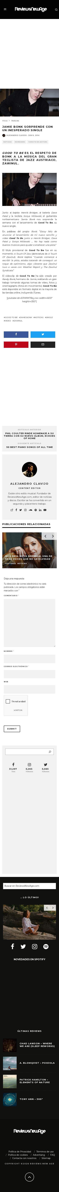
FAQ (52, 1155)
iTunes (36, 292)
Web (6, 682)
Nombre (9, 651)
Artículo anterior (29, 430)
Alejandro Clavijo (17, 135)
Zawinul (18, 321)
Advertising (39, 1155)
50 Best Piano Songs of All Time (29, 447)
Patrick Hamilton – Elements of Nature (35, 1081)
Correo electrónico (16, 666)
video (8, 321)
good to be (11, 317)
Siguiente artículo (29, 443)
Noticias (7, 142)
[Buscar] (50, 751)
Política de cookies (18, 1155)
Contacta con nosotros (24, 1158)
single (49, 317)
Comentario (11, 595)
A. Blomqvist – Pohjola (37, 1063)
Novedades (20, 142)
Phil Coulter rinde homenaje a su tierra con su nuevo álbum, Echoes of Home (29, 436)
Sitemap (46, 1158)
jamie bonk (26, 317)
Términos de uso (45, 1151)
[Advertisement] (29, 51)
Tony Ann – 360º (31, 1099)
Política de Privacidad (19, 1151)
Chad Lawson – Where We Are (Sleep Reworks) (37, 1045)
